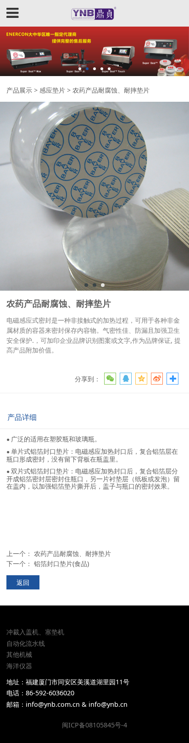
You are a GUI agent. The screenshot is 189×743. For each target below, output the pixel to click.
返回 (23, 582)
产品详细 (22, 417)
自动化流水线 (25, 643)
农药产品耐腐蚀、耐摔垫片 (72, 553)
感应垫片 (52, 90)
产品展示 (19, 90)
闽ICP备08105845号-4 (94, 725)
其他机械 (19, 654)
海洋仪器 (19, 665)
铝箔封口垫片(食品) (61, 563)
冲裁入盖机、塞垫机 (35, 631)
